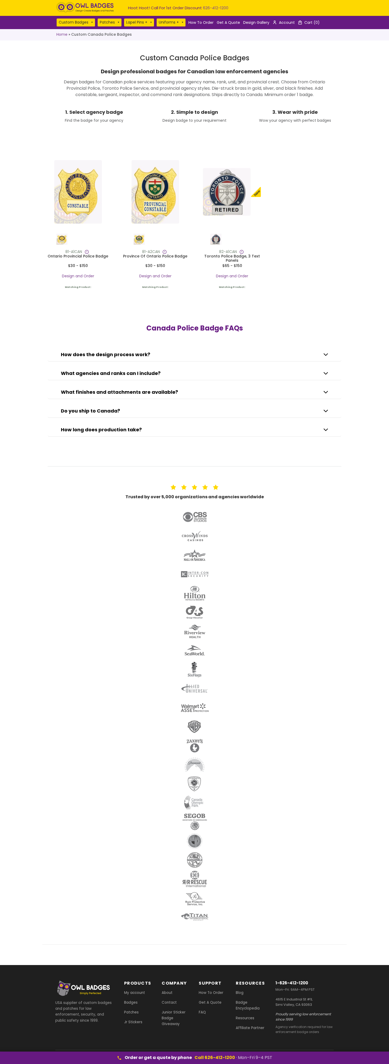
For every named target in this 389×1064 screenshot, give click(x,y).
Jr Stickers (133, 1022)
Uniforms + (169, 22)
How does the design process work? (105, 354)
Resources (245, 1018)
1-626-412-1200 (291, 983)
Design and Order (78, 276)
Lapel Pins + (136, 22)
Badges (131, 1002)
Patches (107, 22)
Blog (239, 992)
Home (61, 34)
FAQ (202, 1012)
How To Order (201, 22)
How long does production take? (101, 429)
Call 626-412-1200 (215, 1057)
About (167, 992)
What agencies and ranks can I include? (111, 373)
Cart (312, 22)
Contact (169, 1002)
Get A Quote (228, 22)
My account (134, 992)
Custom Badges (73, 22)
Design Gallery (256, 22)
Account (287, 22)
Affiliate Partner (250, 1027)
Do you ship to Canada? (90, 411)
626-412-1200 (215, 8)
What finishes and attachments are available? (119, 392)
